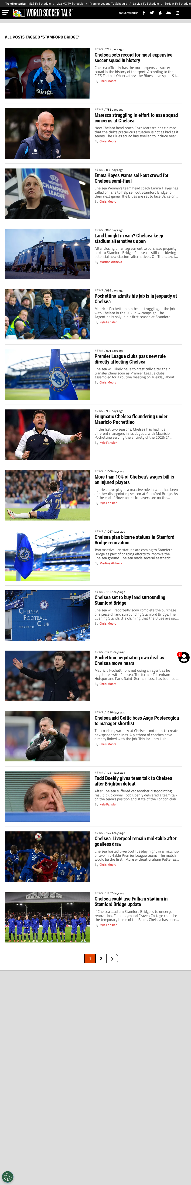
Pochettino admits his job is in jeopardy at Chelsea (136, 298)
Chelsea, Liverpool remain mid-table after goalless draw (136, 841)
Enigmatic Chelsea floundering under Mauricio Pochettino (131, 419)
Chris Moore (107, 80)
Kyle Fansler (108, 322)
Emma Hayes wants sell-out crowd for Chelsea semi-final (131, 178)
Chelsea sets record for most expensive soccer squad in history (134, 57)
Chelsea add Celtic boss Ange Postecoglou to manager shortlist (137, 720)
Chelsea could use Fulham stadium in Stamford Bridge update (131, 901)
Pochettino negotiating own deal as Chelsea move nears (129, 660)
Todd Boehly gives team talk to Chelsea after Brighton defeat (133, 781)
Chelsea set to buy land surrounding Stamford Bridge (130, 600)
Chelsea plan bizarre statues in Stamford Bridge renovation (134, 540)
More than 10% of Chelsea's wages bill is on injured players (134, 479)
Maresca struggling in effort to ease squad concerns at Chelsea (136, 118)
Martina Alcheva (110, 261)
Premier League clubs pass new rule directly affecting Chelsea (130, 359)
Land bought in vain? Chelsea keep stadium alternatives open (129, 238)
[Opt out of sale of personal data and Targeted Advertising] (8, 1177)
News (99, 49)
